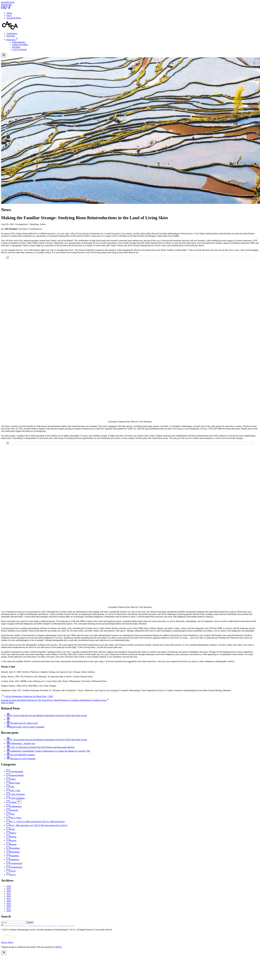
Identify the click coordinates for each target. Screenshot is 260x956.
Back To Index (7, 702)
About (9, 13)
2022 (8, 896)
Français (10, 2)
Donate (4, 2)
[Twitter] (6, 8)
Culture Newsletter (20, 44)
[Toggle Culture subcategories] (19, 801)
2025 (8, 889)
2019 (8, 903)
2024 (8, 891)
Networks (10, 36)
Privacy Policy (7, 942)
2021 (8, 898)
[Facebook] (9, 8)
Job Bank (16, 47)
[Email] (2, 8)
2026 (8, 886)
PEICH (58, 947)
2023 (8, 893)
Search (30, 922)
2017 (8, 908)
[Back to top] (3, 952)
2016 (8, 910)
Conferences (11, 33)
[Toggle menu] (3, 55)
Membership (6, 5)
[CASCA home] (10, 29)
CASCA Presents (19, 49)
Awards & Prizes (13, 18)
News (9, 15)
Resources (10, 40)
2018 (8, 906)
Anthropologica (18, 42)
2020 (8, 901)
